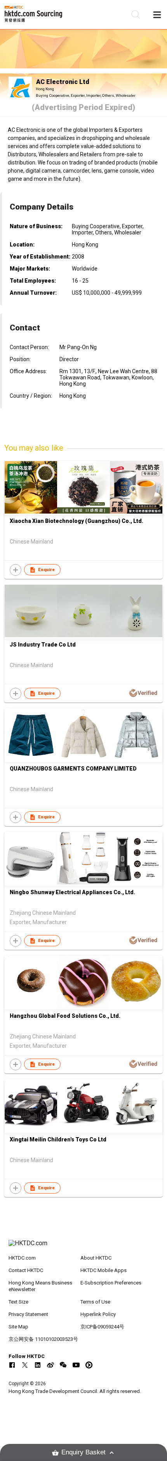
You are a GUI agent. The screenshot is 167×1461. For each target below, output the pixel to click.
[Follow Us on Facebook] (12, 1364)
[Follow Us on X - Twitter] (24, 1364)
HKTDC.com (22, 1258)
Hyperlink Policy (98, 1314)
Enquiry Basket (83, 1452)
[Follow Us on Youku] (88, 1364)
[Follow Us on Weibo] (50, 1364)
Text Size (18, 1302)
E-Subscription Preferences (110, 1283)
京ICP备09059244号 (102, 1327)
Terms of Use (95, 1302)
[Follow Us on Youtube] (76, 1364)
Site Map (18, 1327)
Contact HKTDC (26, 1270)
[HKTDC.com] (84, 1247)
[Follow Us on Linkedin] (37, 1364)
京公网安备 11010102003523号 (43, 1339)
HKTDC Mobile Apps (103, 1270)
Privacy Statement (28, 1314)
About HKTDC (95, 1258)
